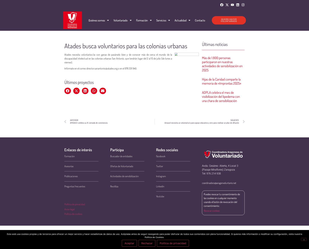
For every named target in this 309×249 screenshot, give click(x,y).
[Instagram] (243, 4)
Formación (142, 20)
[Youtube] (232, 4)
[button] (67, 91)
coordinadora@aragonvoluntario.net (219, 183)
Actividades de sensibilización (124, 176)
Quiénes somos (97, 20)
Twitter (159, 166)
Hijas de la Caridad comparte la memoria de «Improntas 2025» (221, 81)
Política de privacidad (74, 204)
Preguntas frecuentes (74, 186)
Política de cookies (73, 213)
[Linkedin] (237, 4)
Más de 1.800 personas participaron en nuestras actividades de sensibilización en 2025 (222, 64)
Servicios (161, 20)
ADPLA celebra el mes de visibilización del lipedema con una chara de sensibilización (221, 96)
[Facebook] (221, 4)
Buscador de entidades (121, 156)
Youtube (160, 196)
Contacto (200, 20)
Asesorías (69, 166)
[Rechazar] (304, 239)
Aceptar (129, 243)
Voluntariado (120, 20)
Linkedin (160, 186)
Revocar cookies (212, 210)
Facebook (160, 156)
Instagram (161, 176)
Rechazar (147, 243)
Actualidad (180, 20)
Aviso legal (69, 209)
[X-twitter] (227, 4)
